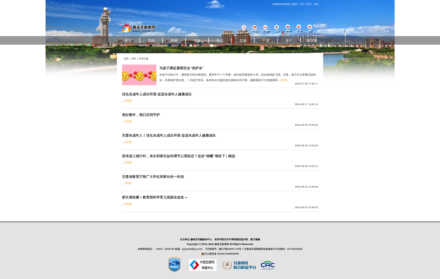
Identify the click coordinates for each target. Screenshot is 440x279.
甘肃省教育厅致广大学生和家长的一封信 (153, 176)
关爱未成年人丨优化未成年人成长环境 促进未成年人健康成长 (169, 135)
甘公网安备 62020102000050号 (222, 253)
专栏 (288, 40)
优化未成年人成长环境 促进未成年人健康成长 (157, 93)
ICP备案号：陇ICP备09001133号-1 (224, 248)
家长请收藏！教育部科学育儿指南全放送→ (154, 196)
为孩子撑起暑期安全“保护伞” (181, 67)
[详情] (283, 80)
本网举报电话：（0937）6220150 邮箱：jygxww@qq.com (171, 248)
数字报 (312, 40)
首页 (128, 40)
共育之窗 (143, 58)
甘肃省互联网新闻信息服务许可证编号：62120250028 (273, 248)
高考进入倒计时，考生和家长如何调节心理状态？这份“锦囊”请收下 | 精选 (178, 155)
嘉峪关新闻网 (221, 244)
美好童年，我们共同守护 (141, 114)
